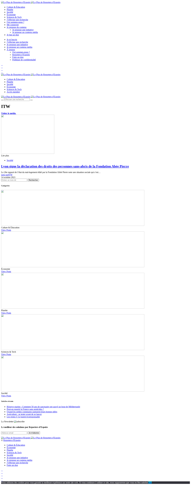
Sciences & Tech (14, 17)
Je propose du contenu (16, 27)
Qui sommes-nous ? (15, 22)
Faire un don (17, 57)
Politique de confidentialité (24, 60)
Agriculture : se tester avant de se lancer (24, 414)
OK (150, 482)
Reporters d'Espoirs (12, 440)
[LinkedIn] (2, 72)
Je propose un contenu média (25, 32)
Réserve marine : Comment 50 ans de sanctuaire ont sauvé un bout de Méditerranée (43, 406)
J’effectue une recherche (17, 19)
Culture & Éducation (16, 7)
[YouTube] (2, 69)
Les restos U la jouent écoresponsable (23, 417)
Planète (10, 9)
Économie (11, 14)
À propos (11, 49)
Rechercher (33, 180)
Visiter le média (8, 113)
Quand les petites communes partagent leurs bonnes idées (32, 412)
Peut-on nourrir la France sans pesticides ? (25, 409)
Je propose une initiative (23, 30)
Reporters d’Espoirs (21, 54)
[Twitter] (2, 67)
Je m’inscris (12, 39)
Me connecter (13, 25)
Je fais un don (13, 35)
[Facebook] (2, 64)
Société (10, 12)
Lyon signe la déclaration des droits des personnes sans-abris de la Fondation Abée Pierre (65, 166)
